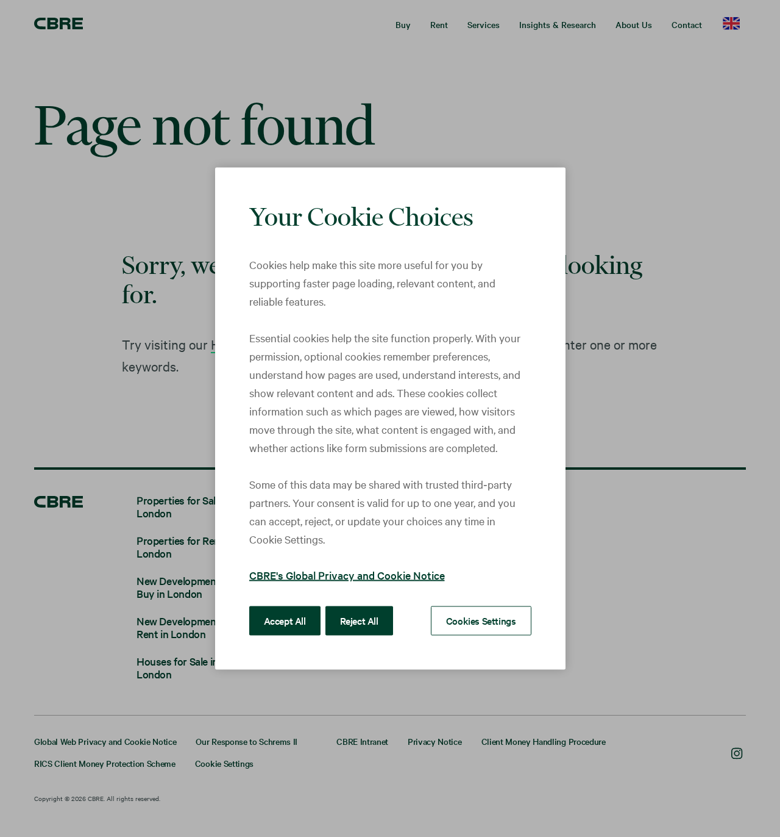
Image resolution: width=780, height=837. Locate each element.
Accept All (285, 620)
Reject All (359, 620)
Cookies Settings (481, 620)
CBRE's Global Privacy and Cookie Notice (347, 575)
